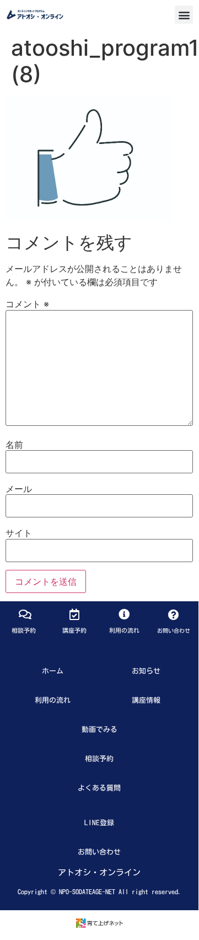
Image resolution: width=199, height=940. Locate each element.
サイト (19, 532)
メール (19, 488)
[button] (184, 15)
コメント (27, 304)
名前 (14, 444)
